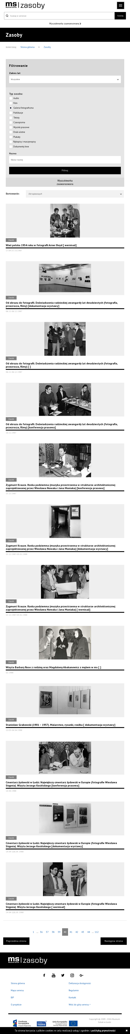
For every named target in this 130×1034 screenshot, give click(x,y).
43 (82, 932)
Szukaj (120, 15)
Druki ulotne (19, 132)
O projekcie (16, 1004)
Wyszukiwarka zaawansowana (64, 23)
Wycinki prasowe (21, 127)
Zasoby (47, 47)
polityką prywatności (103, 1030)
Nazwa (12, 153)
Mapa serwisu (17, 990)
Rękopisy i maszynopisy (24, 141)
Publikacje (18, 112)
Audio (16, 98)
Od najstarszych (35, 194)
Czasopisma (19, 122)
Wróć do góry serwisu (80, 1004)
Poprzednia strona (16, 941)
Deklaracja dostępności (80, 983)
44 (88, 932)
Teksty (16, 117)
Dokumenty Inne (21, 146)
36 (41, 932)
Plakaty (16, 137)
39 (59, 932)
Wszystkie (15, 79)
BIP (12, 997)
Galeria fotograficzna (23, 107)
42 (76, 932)
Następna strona (114, 941)
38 (53, 932)
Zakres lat (14, 73)
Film (15, 103)
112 (97, 932)
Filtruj (65, 170)
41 (71, 932)
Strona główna (27, 47)
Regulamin (74, 990)
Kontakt (72, 997)
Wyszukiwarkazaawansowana (65, 182)
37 (47, 932)
